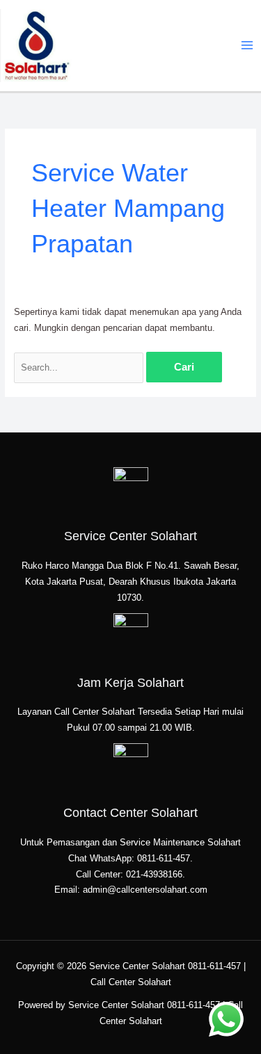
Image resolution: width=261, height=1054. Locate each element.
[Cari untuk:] (80, 367)
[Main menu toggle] (247, 45)
